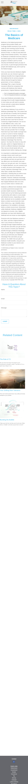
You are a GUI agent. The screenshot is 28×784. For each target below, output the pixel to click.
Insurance (14, 774)
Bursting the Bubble (7, 420)
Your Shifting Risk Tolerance (10, 390)
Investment (14, 770)
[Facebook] (14, 762)
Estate (14, 772)
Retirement (14, 768)
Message (4, 308)
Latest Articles (14, 782)
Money (14, 778)
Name (3, 289)
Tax (14, 776)
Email (2, 298)
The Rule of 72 (5, 359)
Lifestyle (14, 780)
